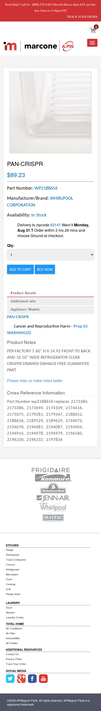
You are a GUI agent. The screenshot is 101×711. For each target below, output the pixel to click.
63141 (55, 224)
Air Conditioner (14, 628)
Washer (10, 612)
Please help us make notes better (34, 380)
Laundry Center (15, 617)
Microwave (12, 574)
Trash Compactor (16, 559)
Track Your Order (16, 664)
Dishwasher (12, 554)
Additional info (23, 301)
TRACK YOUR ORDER (82, 16)
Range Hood (13, 594)
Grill (8, 589)
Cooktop (11, 584)
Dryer (9, 607)
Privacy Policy (14, 659)
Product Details (23, 293)
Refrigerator (12, 569)
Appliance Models (25, 309)
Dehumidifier (13, 638)
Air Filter (10, 633)
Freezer (10, 564)
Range (9, 550)
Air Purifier (12, 643)
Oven (9, 579)
